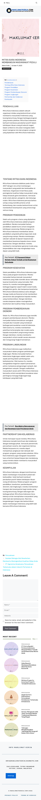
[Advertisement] (20, 156)
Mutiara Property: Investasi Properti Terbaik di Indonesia (28, 682)
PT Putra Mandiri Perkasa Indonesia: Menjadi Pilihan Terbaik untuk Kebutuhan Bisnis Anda (29, 649)
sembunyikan (12, 80)
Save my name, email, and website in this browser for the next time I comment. (20, 621)
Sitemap (11, 776)
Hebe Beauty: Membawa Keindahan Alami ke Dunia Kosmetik (28, 665)
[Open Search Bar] (36, 3)
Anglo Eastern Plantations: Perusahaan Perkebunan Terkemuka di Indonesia (29, 698)
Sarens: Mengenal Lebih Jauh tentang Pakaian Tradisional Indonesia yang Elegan (29, 714)
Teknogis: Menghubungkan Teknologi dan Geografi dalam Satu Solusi (29, 730)
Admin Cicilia (6, 65)
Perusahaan (6, 68)
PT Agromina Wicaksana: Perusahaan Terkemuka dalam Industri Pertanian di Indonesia (18, 567)
